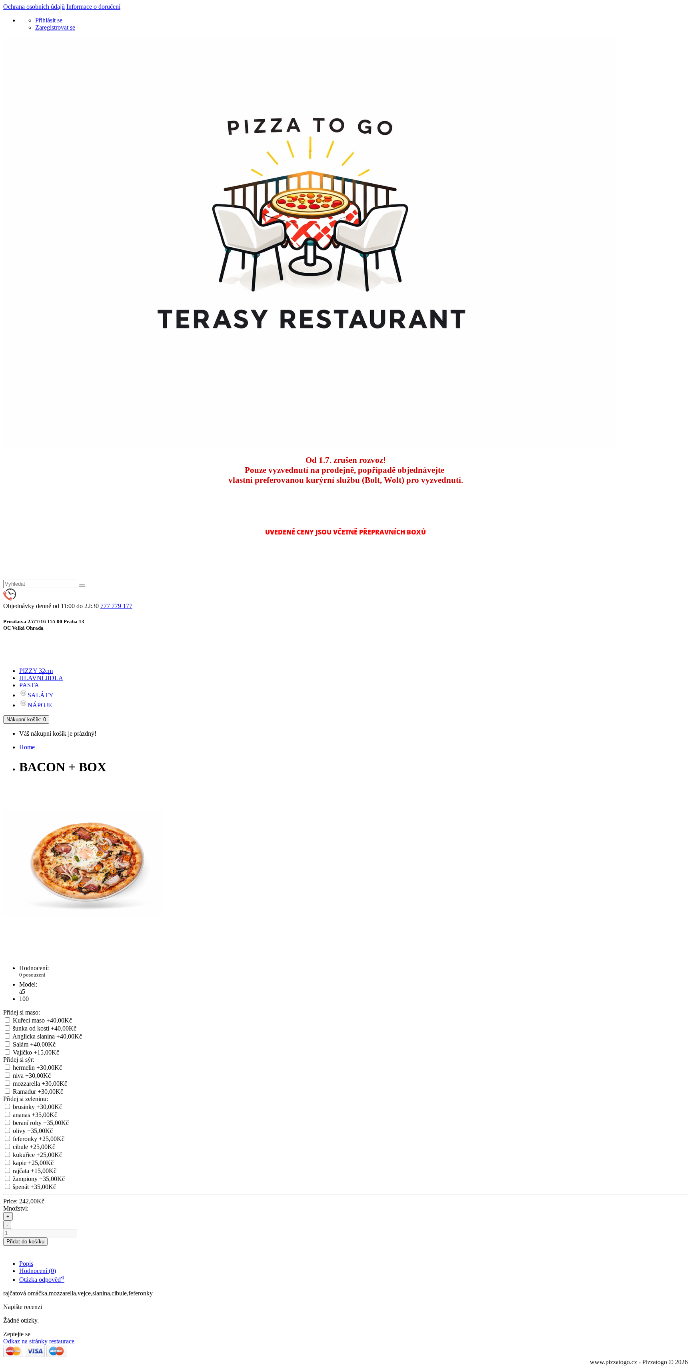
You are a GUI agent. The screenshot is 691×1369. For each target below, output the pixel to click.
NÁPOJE (40, 705)
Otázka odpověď (41, 1279)
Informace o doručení (93, 6)
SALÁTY (41, 695)
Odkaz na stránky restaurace (38, 1341)
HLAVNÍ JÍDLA (41, 677)
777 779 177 (116, 605)
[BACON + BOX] (83, 940)
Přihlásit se (48, 20)
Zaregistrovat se (55, 27)
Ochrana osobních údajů (34, 6)
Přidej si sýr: (18, 1059)
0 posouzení (32, 975)
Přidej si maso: (21, 1012)
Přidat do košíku (25, 1242)
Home (27, 747)
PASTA (29, 685)
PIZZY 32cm (36, 670)
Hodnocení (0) (37, 1270)
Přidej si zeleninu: (25, 1098)
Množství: (15, 1208)
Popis (26, 1263)
